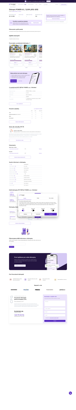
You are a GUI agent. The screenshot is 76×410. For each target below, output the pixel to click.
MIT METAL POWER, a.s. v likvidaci (16, 11)
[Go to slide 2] (26, 67)
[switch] (33, 210)
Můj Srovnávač (62, 21)
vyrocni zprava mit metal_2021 (13, 153)
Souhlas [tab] (25, 198)
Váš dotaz (46, 301)
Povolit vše (50, 214)
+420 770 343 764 (19, 315)
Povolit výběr (38, 214)
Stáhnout (40, 153)
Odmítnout (25, 214)
